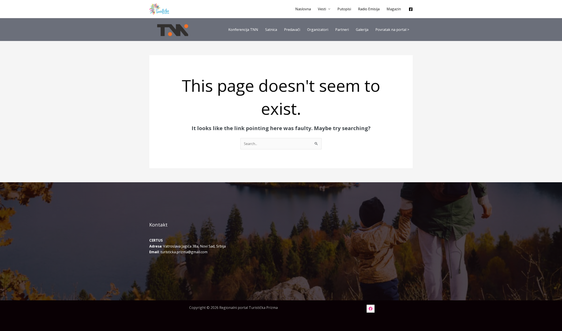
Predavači (292, 29)
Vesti (322, 9)
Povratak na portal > (392, 29)
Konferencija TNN (243, 29)
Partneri (342, 29)
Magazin (394, 9)
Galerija (362, 29)
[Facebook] (411, 9)
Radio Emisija (369, 9)
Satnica (271, 29)
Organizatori (317, 29)
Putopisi (344, 9)
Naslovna (303, 9)
